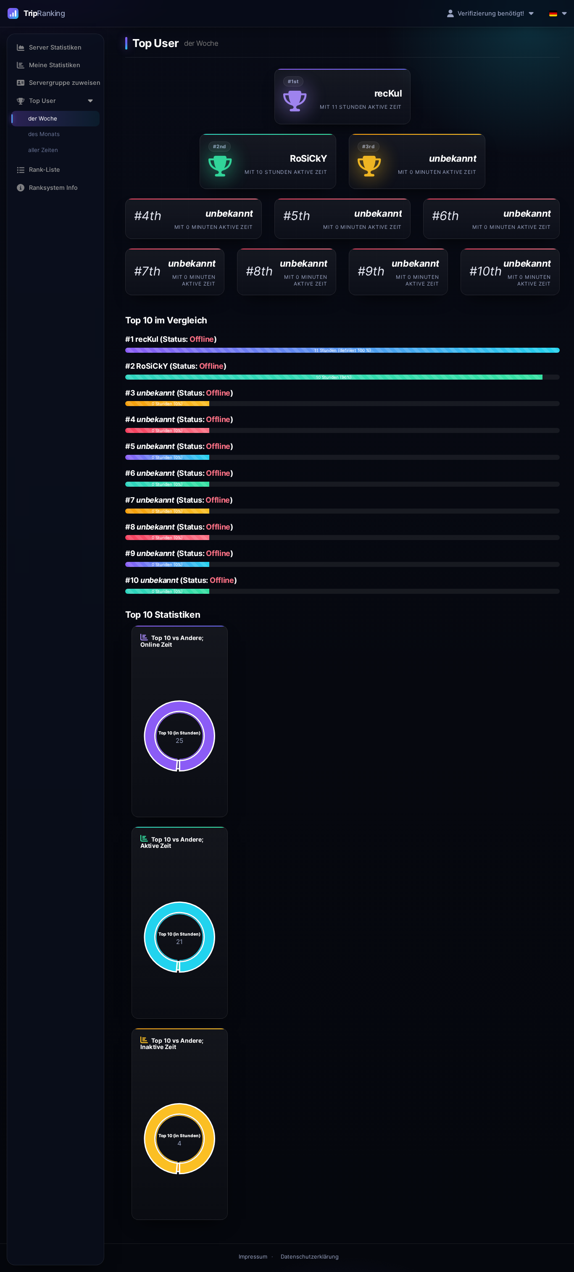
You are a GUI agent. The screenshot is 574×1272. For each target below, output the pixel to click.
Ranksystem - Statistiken (36, 13)
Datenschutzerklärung (310, 1256)
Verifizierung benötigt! (491, 13)
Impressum (253, 1256)
